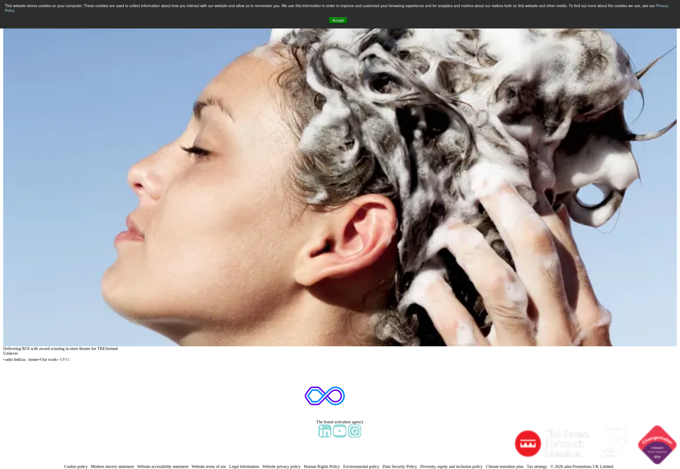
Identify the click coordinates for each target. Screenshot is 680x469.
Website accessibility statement (162, 466)
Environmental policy (361, 466)
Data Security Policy (399, 466)
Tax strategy (537, 466)
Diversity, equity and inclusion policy (451, 466)
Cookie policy (76, 466)
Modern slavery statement (112, 466)
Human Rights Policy (322, 466)
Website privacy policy (281, 466)
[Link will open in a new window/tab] (325, 431)
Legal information (244, 466)
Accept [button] (338, 20)
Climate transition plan (505, 466)
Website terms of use (209, 466)
